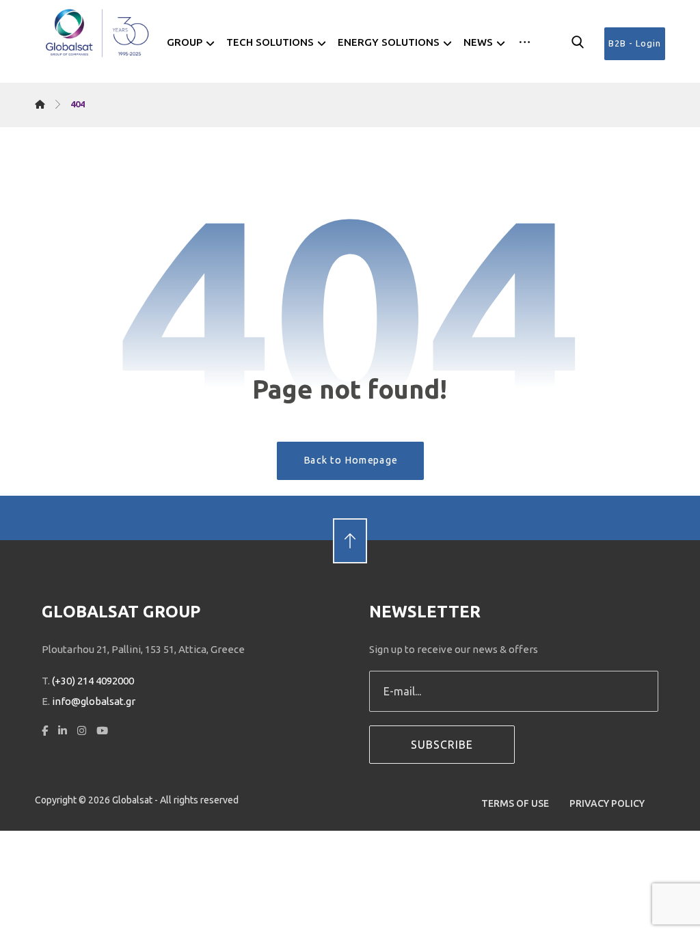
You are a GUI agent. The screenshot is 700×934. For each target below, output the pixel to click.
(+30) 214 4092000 (93, 680)
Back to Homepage (350, 460)
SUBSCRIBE (442, 744)
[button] (525, 42)
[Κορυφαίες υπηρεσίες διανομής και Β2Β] (98, 33)
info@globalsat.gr (93, 701)
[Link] (350, 517)
